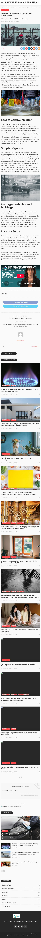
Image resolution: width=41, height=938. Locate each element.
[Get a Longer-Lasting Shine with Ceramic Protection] (20, 828)
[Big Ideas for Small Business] (16, 916)
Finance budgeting (21, 888)
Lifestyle (13, 385)
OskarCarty (6, 19)
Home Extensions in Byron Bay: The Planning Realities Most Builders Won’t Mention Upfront (20, 424)
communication (6, 126)
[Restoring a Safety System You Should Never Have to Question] (20, 753)
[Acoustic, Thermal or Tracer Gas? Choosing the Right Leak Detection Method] (20, 375)
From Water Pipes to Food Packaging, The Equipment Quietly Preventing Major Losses (20, 527)
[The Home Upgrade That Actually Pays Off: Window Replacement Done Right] (20, 547)
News (19, 694)
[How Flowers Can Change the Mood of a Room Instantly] (20, 444)
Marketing (14, 488)
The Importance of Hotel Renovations (20, 318)
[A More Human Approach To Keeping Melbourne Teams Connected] (20, 650)
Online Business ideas (21, 903)
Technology (20, 523)
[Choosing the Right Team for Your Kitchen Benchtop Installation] (20, 718)
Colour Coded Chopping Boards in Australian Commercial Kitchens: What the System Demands (18, 493)
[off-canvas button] (2, 2)
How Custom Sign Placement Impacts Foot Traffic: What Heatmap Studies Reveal (19, 699)
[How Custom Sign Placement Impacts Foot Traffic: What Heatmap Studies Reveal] (20, 684)
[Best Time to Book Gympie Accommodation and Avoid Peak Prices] (20, 615)
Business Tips (5, 10)
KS (6, 293)
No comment (24, 19)
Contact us (34, 934)
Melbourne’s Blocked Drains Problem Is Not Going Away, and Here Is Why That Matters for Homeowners (20, 596)
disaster (14, 254)
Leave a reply (8, 353)
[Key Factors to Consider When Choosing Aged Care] (5, 864)
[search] (38, 2)
